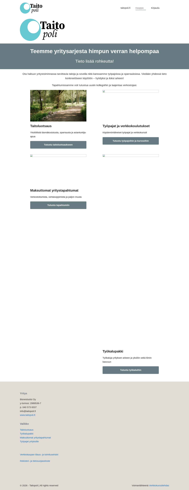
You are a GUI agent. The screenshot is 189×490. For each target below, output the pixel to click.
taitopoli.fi (125, 8)
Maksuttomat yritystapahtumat (35, 437)
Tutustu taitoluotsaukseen (58, 144)
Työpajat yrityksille (29, 441)
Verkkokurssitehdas (159, 485)
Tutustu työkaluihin (130, 370)
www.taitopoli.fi (27, 415)
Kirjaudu (155, 8)
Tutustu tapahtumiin (58, 205)
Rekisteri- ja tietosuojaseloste (35, 461)
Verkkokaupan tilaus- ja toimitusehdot (39, 454)
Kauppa (140, 8)
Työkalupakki (26, 433)
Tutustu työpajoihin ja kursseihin (131, 141)
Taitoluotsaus (26, 430)
